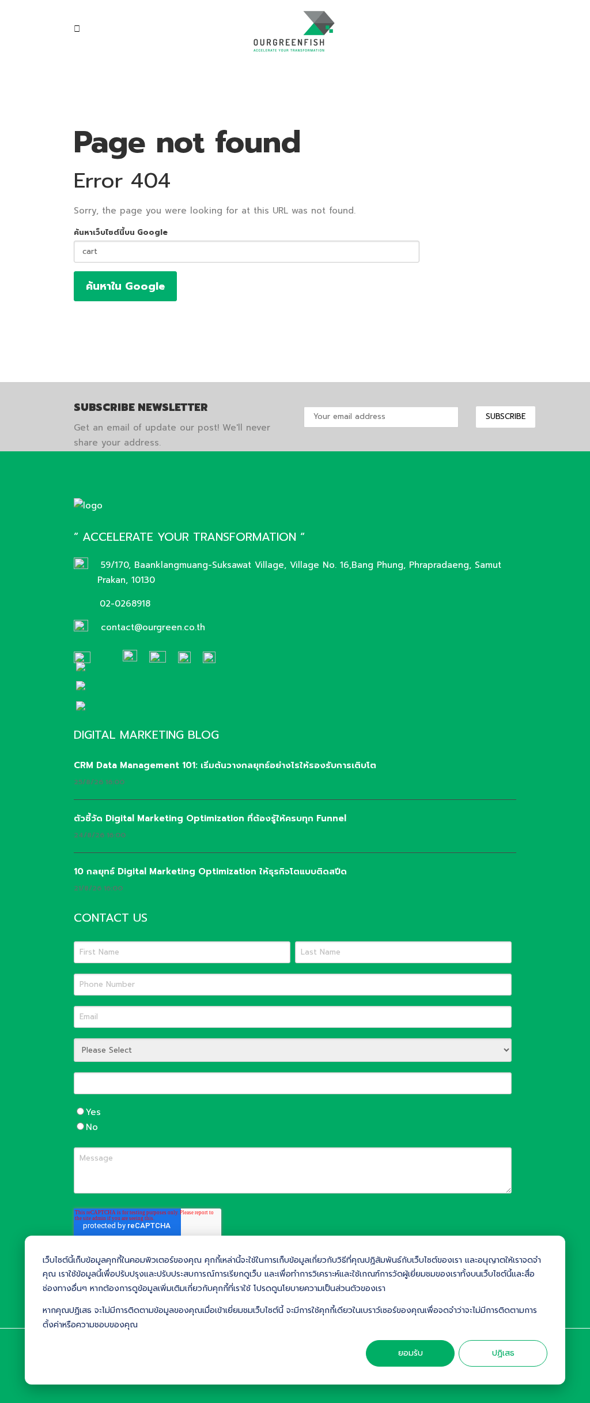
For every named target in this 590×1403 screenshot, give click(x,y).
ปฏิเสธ (503, 1353)
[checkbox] (293, 1120)
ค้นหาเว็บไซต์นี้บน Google (121, 232)
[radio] (293, 1112)
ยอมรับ (410, 1353)
